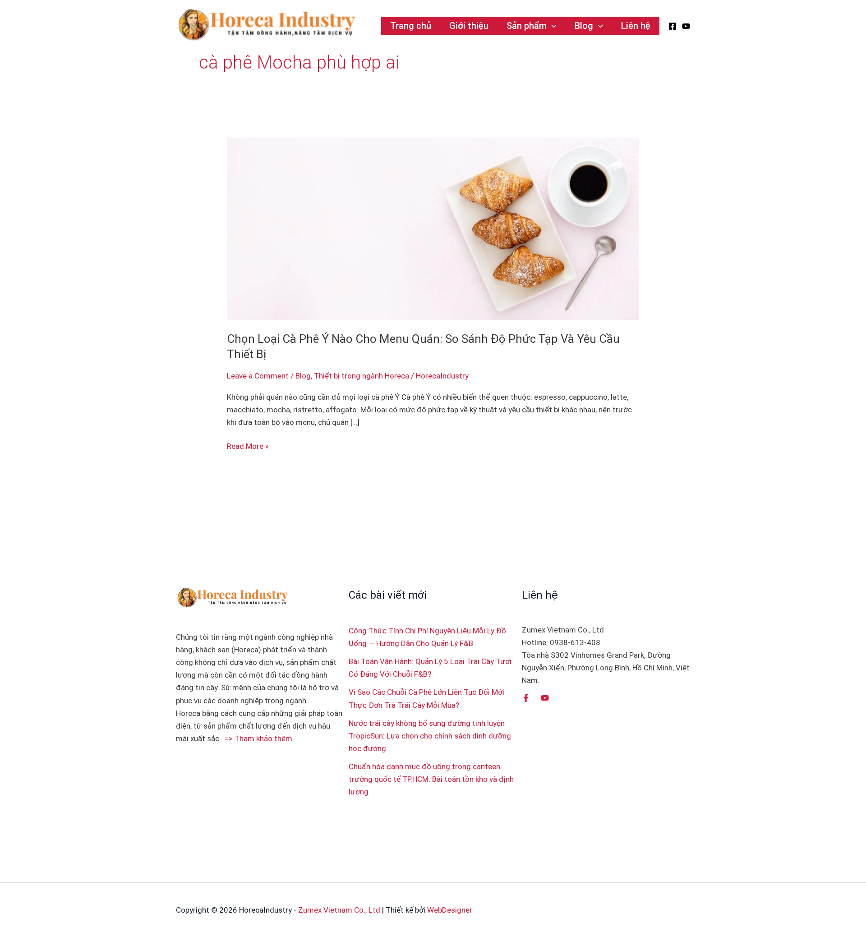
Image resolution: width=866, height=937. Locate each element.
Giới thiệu (468, 25)
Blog (584, 25)
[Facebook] (672, 26)
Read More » (248, 445)
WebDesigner (449, 909)
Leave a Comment (258, 375)
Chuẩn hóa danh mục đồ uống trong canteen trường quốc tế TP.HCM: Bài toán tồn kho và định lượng (431, 779)
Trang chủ (410, 25)
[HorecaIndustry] (266, 24)
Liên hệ (635, 25)
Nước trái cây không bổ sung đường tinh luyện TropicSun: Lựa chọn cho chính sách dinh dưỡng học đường (430, 736)
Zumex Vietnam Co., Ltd (339, 909)
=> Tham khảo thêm (258, 738)
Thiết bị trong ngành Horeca (361, 375)
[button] (552, 26)
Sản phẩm (527, 25)
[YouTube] (686, 26)
